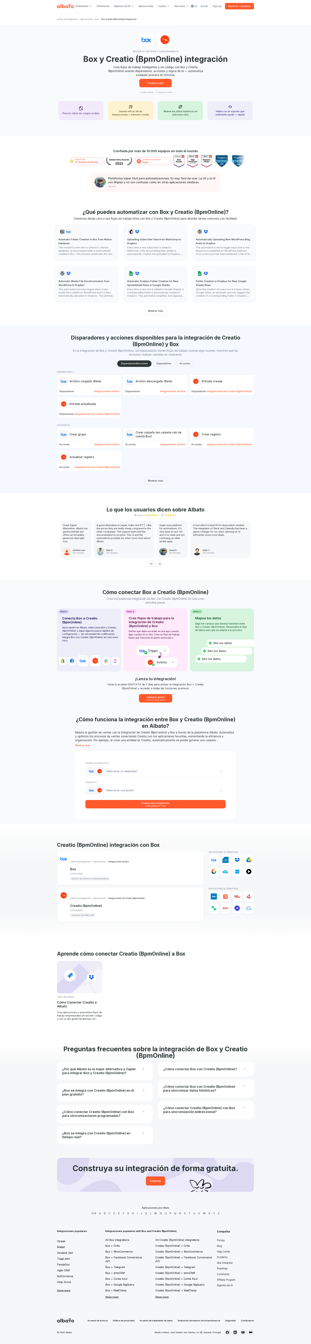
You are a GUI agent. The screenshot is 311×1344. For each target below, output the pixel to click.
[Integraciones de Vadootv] (249, 871)
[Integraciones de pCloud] (225, 871)
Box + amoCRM (115, 1273)
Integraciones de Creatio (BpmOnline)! (229, 391)
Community (223, 1274)
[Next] (159, 564)
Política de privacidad (123, 1320)
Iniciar (204, 6)
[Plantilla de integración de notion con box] (86, 243)
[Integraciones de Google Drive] (249, 860)
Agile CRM (63, 1270)
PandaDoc (63, 1264)
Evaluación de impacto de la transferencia (199, 1320)
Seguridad (230, 1320)
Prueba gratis (155, 83)
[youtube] (243, 1332)
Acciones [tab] (185, 363)
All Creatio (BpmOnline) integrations (177, 1240)
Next (256, 994)
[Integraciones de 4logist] (249, 896)
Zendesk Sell (65, 1252)
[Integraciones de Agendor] (237, 908)
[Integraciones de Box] (214, 860)
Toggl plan (63, 1258)
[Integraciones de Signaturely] (237, 871)
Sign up (217, 6)
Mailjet (61, 1247)
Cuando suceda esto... (97, 763)
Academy (222, 1257)
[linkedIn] (235, 1332)
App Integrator (225, 1262)
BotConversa (65, 1276)
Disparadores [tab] (163, 363)
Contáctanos (247, 1320)
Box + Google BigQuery (119, 1284)
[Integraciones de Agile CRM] (249, 908)
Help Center (223, 1251)
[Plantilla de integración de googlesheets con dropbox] (155, 284)
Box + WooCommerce (119, 1251)
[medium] (251, 1332)
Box (97, 19)
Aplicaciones (145, 6)
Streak (61, 1241)
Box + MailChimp (115, 1290)
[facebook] (227, 1332)
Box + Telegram (115, 1267)
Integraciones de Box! (107, 391)
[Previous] (151, 564)
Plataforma (103, 6)
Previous (54, 994)
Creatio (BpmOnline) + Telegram (175, 1267)
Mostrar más (155, 310)
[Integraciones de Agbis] (225, 908)
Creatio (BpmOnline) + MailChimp (175, 1290)
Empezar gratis (155, 698)
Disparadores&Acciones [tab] (134, 363)
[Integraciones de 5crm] (214, 908)
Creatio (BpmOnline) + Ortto (172, 1245)
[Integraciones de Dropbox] (237, 860)
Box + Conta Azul (116, 1278)
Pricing (221, 1240)
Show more (63, 1290)
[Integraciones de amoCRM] (214, 896)
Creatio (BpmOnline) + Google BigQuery (180, 1284)
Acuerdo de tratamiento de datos (156, 1320)
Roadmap (222, 1268)
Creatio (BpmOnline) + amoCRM (175, 1273)
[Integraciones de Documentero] (225, 860)
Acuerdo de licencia (97, 1320)
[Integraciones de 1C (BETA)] (237, 896)
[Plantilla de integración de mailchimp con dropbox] (155, 243)
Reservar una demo (239, 6)
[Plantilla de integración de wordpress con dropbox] (224, 243)
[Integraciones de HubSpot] (225, 896)
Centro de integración (67, 19)
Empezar (155, 1181)
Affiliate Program (226, 1279)
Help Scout (64, 1282)
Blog (219, 1246)
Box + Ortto (112, 1245)
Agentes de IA (225, 1285)
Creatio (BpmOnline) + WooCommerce (179, 1251)
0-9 (94, 1213)
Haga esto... (91, 782)
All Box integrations (117, 1240)
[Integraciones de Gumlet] (214, 871)
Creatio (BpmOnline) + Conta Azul (176, 1278)
